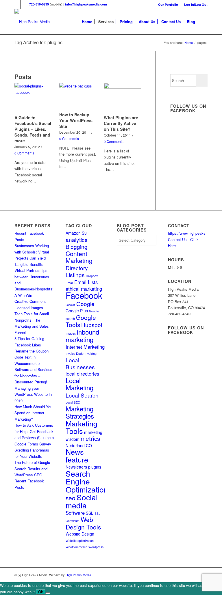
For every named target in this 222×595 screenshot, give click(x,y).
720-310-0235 (39, 4)
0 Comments (24, 153)
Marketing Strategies (80, 412)
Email (69, 283)
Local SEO (73, 402)
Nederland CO (79, 445)
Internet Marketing (85, 346)
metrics (90, 438)
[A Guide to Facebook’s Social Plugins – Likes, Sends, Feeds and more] (32, 98)
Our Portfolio (168, 4)
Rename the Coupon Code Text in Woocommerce (31, 357)
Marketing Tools (81, 427)
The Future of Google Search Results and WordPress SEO (32, 469)
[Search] (203, 21)
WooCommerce (76, 547)
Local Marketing (79, 384)
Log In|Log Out (196, 4)
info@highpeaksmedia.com (86, 4)
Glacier (70, 305)
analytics (77, 239)
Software (75, 512)
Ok (40, 592)
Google (85, 303)
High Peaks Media (78, 574)
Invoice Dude (75, 353)
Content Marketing (79, 257)
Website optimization (80, 540)
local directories (82, 373)
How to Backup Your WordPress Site (75, 120)
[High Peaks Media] (32, 21)
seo (70, 497)
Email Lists (86, 282)
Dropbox (92, 276)
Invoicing (91, 353)
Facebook (84, 295)
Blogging (77, 246)
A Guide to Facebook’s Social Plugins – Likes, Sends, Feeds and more (32, 129)
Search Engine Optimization (87, 481)
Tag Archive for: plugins (38, 42)
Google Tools (81, 321)
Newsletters (76, 467)
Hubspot (91, 325)
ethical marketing (84, 288)
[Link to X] (25, 4)
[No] (47, 593)
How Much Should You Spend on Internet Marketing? (33, 413)
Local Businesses (80, 363)
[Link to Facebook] (16, 4)
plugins (94, 467)
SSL (89, 513)
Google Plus (77, 311)
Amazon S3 (76, 233)
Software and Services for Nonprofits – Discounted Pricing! (33, 376)
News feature (77, 455)
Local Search (82, 395)
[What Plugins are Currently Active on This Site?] (122, 98)
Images (71, 333)
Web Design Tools (83, 523)
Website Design (80, 534)
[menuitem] (168, 4)
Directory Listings (77, 271)
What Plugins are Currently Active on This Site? (121, 123)
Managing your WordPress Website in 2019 (33, 394)
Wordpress (95, 547)
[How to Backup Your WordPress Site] (77, 96)
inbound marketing (82, 335)
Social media (82, 501)
